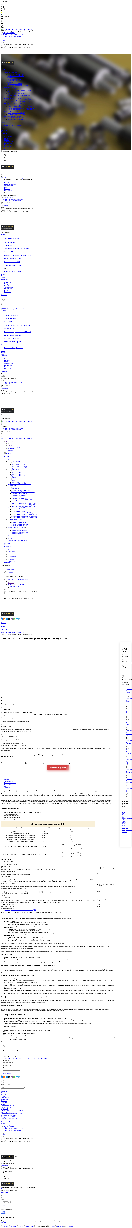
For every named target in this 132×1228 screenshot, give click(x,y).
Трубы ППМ (8, 82)
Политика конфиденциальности (10, 1189)
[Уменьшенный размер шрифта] (1, 3)
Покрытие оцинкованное (15, 97)
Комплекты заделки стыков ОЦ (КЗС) (19, 100)
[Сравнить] (123, 673)
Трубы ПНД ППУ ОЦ (14, 79)
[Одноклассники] (4, 619)
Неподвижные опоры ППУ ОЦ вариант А (21, 105)
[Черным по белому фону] (1, 11)
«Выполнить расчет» (58, 768)
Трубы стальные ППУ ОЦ (16, 76)
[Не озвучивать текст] (2, 26)
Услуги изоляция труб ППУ (13, 116)
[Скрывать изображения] (2, 20)
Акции (3, 128)
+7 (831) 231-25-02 (11, 36)
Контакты (4, 149)
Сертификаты (8, 141)
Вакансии (7, 144)
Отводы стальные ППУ (11, 111)
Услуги (3, 122)
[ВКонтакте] (5, 154)
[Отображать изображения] (2, 18)
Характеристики (9, 781)
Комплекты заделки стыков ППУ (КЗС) (16, 98)
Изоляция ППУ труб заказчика (13, 125)
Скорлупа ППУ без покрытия (17, 88)
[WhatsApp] (14, 619)
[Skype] (17, 619)
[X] (9, 619)
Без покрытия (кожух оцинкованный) (19, 95)
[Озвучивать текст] (2, 24)
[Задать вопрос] (122, 670)
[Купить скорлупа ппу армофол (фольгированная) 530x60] (52, 688)
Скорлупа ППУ (9, 87)
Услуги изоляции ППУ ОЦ (16, 117)
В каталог (4, 1222)
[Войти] (1, 173)
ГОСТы (6, 140)
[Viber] (4, 157)
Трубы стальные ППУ (11, 72)
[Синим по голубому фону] (1, 15)
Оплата (3, 132)
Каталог (3, 69)
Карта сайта (4, 1192)
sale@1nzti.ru (5, 41)
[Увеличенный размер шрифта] (2, 7)
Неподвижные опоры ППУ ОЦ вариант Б (21, 106)
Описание (7, 779)
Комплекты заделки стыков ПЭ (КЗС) (19, 101)
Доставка (4, 130)
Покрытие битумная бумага (16, 93)
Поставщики (8, 143)
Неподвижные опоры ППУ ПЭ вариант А (21, 108)
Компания (4, 134)
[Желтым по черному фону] (1, 13)
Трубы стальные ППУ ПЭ (16, 74)
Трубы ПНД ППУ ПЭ (14, 80)
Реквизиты (7, 146)
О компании (8, 136)
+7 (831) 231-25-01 (9, 33)
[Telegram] (5, 156)
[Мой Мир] (7, 619)
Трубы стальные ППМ (15, 84)
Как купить (7, 784)
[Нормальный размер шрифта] (2, 5)
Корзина (3, 1205)
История (7, 138)
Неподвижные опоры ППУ (12, 103)
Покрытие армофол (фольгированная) (19, 90)
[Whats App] (5, 161)
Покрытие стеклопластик (16, 92)
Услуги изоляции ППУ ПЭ (16, 119)
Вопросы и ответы (10, 783)
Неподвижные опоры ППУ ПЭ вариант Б (20, 109)
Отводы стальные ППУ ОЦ (16, 113)
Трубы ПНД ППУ (10, 77)
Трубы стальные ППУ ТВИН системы (16, 85)
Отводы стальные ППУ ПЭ (16, 114)
